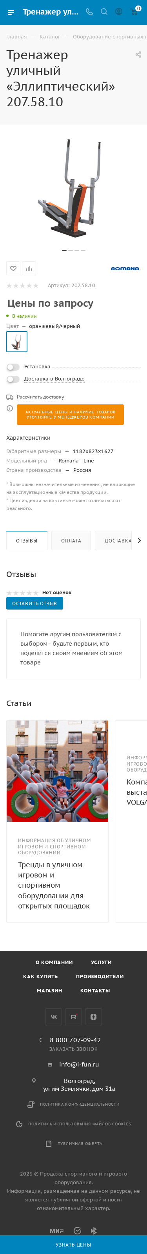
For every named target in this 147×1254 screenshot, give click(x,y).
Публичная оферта (80, 1143)
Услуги (101, 962)
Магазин (49, 990)
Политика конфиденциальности (80, 1104)
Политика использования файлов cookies (79, 1124)
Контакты (95, 990)
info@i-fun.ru (79, 1064)
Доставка (118, 541)
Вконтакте (53, 1016)
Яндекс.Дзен (93, 1016)
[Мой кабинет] (118, 12)
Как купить (40, 976)
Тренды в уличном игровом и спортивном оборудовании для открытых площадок (54, 885)
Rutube (73, 1016)
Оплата (71, 541)
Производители (99, 976)
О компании (54, 962)
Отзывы (27, 541)
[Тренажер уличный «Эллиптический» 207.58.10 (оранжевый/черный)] (73, 185)
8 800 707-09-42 (75, 1040)
